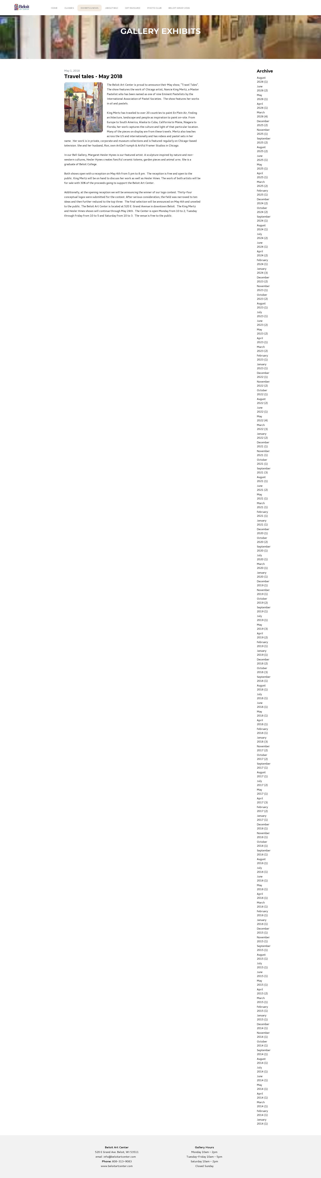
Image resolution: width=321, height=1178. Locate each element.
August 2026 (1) (262, 79)
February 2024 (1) (262, 262)
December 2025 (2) (263, 123)
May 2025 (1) (262, 166)
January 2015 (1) (262, 1017)
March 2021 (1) (262, 505)
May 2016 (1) (262, 887)
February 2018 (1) (262, 731)
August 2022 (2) (262, 401)
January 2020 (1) (262, 574)
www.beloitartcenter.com (117, 1166)
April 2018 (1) (262, 722)
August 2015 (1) (262, 956)
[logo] (21, 7)
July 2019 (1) (262, 618)
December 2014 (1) (263, 1026)
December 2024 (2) (263, 201)
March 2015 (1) (262, 1000)
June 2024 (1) (262, 244)
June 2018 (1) (262, 705)
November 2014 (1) (263, 1035)
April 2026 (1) (262, 106)
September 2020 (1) (264, 548)
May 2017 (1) (262, 791)
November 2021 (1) (263, 453)
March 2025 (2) (262, 184)
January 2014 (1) (262, 1121)
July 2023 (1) (262, 314)
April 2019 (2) (262, 635)
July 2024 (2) (262, 236)
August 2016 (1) (262, 861)
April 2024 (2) (262, 253)
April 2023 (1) (262, 340)
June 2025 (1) (262, 158)
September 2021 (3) (264, 470)
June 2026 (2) (262, 88)
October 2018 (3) (262, 670)
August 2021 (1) (262, 479)
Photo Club (154, 8)
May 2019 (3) (262, 626)
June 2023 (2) (262, 323)
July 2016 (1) (262, 870)
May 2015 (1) (262, 982)
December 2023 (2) (263, 279)
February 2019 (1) (262, 644)
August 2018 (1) (262, 687)
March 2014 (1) (262, 1104)
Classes (69, 8)
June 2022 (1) (262, 409)
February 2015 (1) (262, 1009)
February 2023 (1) (262, 357)
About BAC (111, 8)
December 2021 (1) (263, 444)
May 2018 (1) (262, 713)
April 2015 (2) (262, 991)
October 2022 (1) (262, 392)
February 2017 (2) (262, 809)
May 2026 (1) (262, 97)
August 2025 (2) (262, 149)
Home (54, 8)
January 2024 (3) (262, 271)
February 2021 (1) (262, 514)
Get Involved (132, 8)
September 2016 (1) (264, 852)
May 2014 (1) (262, 1087)
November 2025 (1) (263, 132)
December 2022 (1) (263, 375)
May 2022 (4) (262, 418)
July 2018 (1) (262, 696)
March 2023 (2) (262, 349)
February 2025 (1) (262, 192)
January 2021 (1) (262, 522)
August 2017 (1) (262, 774)
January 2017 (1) (262, 818)
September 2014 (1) (264, 1052)
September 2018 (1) (264, 679)
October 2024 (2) (262, 210)
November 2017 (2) (263, 748)
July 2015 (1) (262, 965)
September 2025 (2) (264, 140)
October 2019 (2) (262, 600)
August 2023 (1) (262, 305)
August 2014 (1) (262, 1061)
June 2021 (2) (262, 488)
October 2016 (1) (262, 844)
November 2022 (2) (263, 383)
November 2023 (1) (263, 288)
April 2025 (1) (262, 175)
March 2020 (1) (262, 566)
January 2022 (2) (262, 435)
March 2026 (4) (262, 114)
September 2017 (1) (264, 765)
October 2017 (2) (262, 757)
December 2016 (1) (263, 826)
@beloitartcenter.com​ (122, 1156)
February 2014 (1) (262, 1113)
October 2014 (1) (262, 1043)
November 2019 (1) (263, 592)
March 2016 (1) (262, 904)
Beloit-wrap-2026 (179, 8)
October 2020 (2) (262, 540)
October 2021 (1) (262, 462)
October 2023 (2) (262, 297)
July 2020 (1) (262, 557)
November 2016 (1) (263, 835)
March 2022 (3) (262, 427)
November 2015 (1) (263, 939)
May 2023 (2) (262, 331)
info (105, 1156)
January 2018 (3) (262, 739)
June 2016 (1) (262, 878)
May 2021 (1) (262, 496)
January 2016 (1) (262, 922)
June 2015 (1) (262, 974)
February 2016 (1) (262, 913)
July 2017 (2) (262, 783)
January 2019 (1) (262, 653)
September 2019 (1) (264, 609)
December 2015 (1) (263, 930)
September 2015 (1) (264, 948)
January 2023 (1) (262, 366)
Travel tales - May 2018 (93, 76)
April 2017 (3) (262, 800)
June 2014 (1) (262, 1078)
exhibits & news (89, 8)
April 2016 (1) (262, 896)
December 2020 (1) (263, 531)
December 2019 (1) (263, 583)
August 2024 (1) (262, 227)
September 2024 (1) (264, 218)
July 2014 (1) (262, 1069)
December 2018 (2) (263, 661)
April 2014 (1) (262, 1095)
